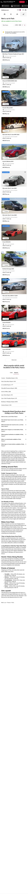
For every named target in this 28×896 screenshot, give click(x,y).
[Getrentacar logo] (5, 10)
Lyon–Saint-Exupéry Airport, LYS (9, 398)
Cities (11, 372)
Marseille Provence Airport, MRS (9, 388)
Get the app (22, 1)
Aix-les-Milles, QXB (6, 391)
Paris (13, 602)
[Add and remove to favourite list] (25, 37)
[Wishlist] (23, 10)
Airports (16, 372)
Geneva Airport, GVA (6, 405)
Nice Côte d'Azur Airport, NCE (8, 381)
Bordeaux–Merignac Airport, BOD (9, 401)
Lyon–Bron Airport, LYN (7, 395)
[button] (18, 10)
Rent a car (3, 602)
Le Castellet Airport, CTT (7, 384)
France (8, 602)
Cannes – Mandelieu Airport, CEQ (9, 378)
